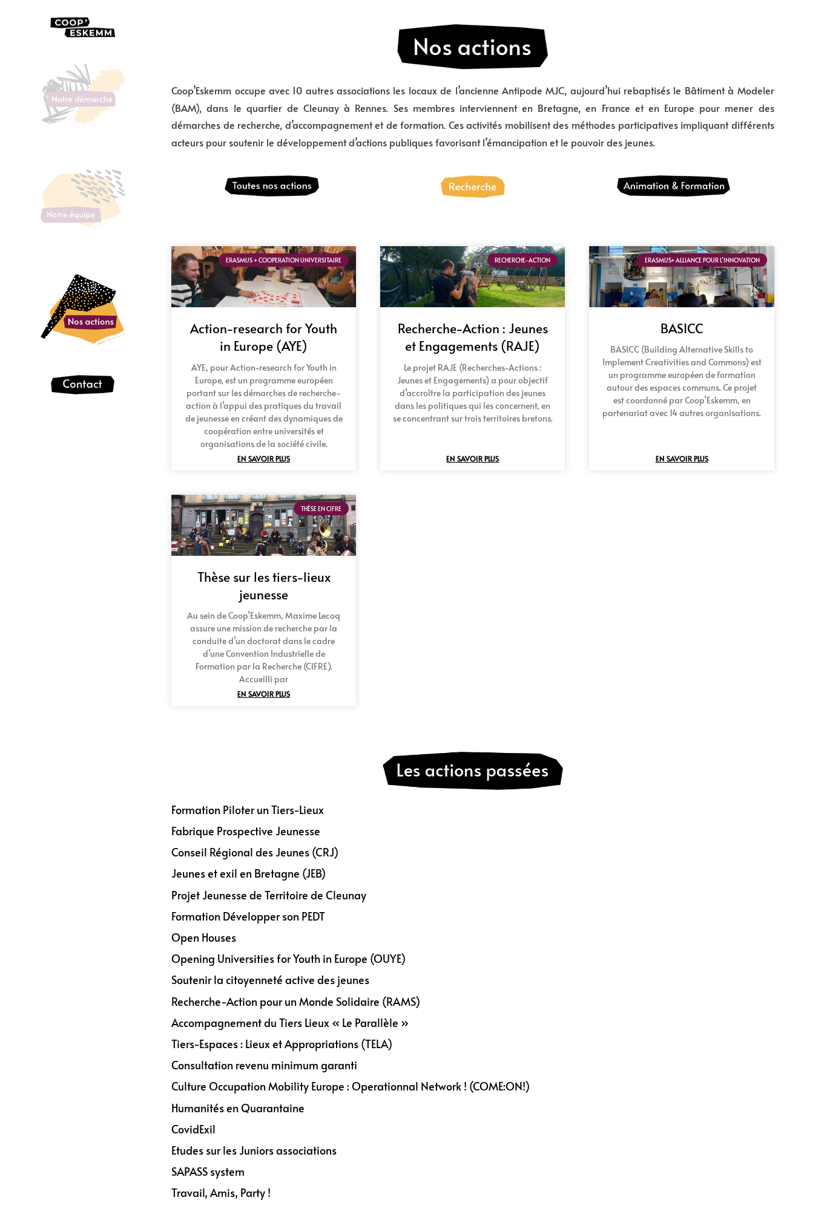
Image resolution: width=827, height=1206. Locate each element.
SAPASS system (208, 1171)
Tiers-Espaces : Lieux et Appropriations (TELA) (281, 1043)
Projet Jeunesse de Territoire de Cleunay (268, 894)
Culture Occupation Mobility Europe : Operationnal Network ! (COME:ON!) (350, 1086)
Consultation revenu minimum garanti (264, 1064)
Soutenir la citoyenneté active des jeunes (270, 979)
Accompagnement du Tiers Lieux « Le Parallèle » (290, 1022)
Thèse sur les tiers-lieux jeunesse (264, 585)
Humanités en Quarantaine (238, 1107)
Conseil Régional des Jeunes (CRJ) (254, 851)
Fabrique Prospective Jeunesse (245, 830)
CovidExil (193, 1128)
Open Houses (203, 937)
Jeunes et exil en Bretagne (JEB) (248, 873)
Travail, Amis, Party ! (221, 1192)
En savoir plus (263, 458)
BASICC (682, 328)
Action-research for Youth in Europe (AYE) (263, 336)
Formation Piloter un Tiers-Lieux (247, 809)
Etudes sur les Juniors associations (254, 1150)
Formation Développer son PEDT (248, 916)
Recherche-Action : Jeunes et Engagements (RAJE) (473, 336)
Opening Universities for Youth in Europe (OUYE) (288, 958)
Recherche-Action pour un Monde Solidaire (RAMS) (295, 1001)
